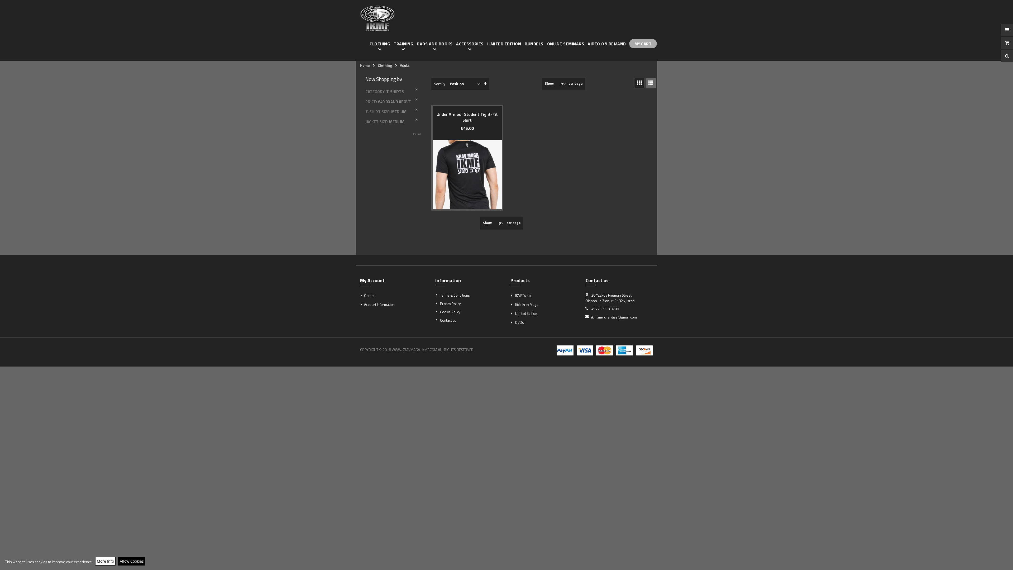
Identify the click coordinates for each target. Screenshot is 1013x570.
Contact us (448, 320)
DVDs (519, 322)
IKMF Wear (523, 295)
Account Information (379, 304)
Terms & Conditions (455, 295)
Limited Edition (526, 313)
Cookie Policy (450, 312)
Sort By (439, 84)
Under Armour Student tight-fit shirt (467, 117)
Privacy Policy (450, 303)
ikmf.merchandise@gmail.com (614, 317)
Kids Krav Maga (526, 304)
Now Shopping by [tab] (383, 79)
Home (365, 65)
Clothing (385, 65)
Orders (369, 295)
